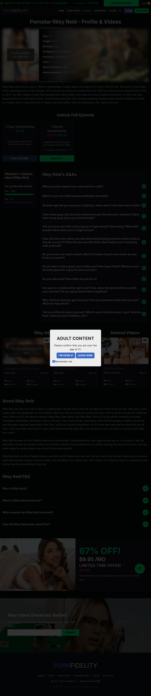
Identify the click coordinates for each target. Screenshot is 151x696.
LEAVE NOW (85, 355)
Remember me (63, 361)
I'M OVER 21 (66, 355)
